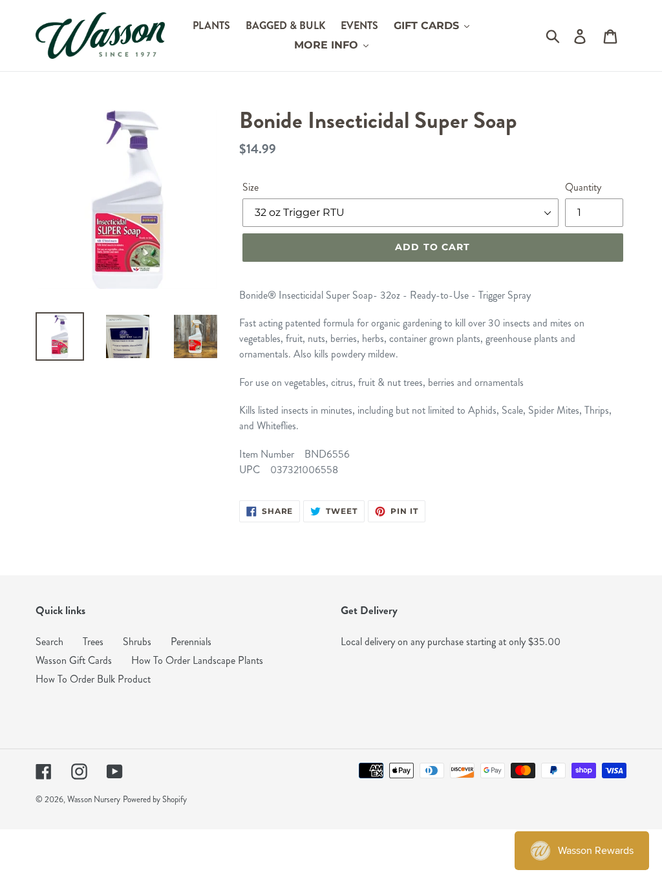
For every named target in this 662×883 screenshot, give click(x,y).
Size (250, 187)
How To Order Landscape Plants (197, 660)
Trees (93, 641)
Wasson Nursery (93, 799)
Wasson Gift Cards (74, 660)
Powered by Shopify (155, 799)
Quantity (583, 187)
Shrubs (137, 641)
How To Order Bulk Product (93, 679)
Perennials (191, 641)
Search (49, 641)
